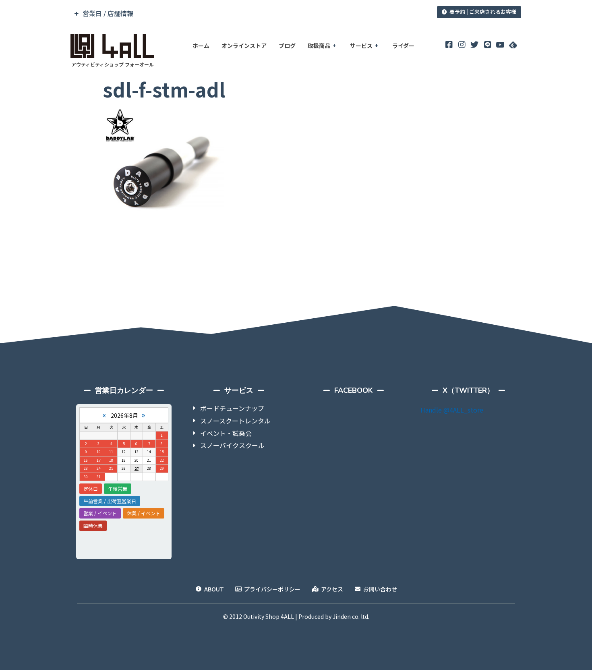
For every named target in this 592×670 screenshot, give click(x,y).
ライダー (403, 45)
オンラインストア (244, 45)
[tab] (240, 13)
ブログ (287, 45)
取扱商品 (319, 45)
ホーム (201, 45)
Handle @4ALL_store (451, 410)
